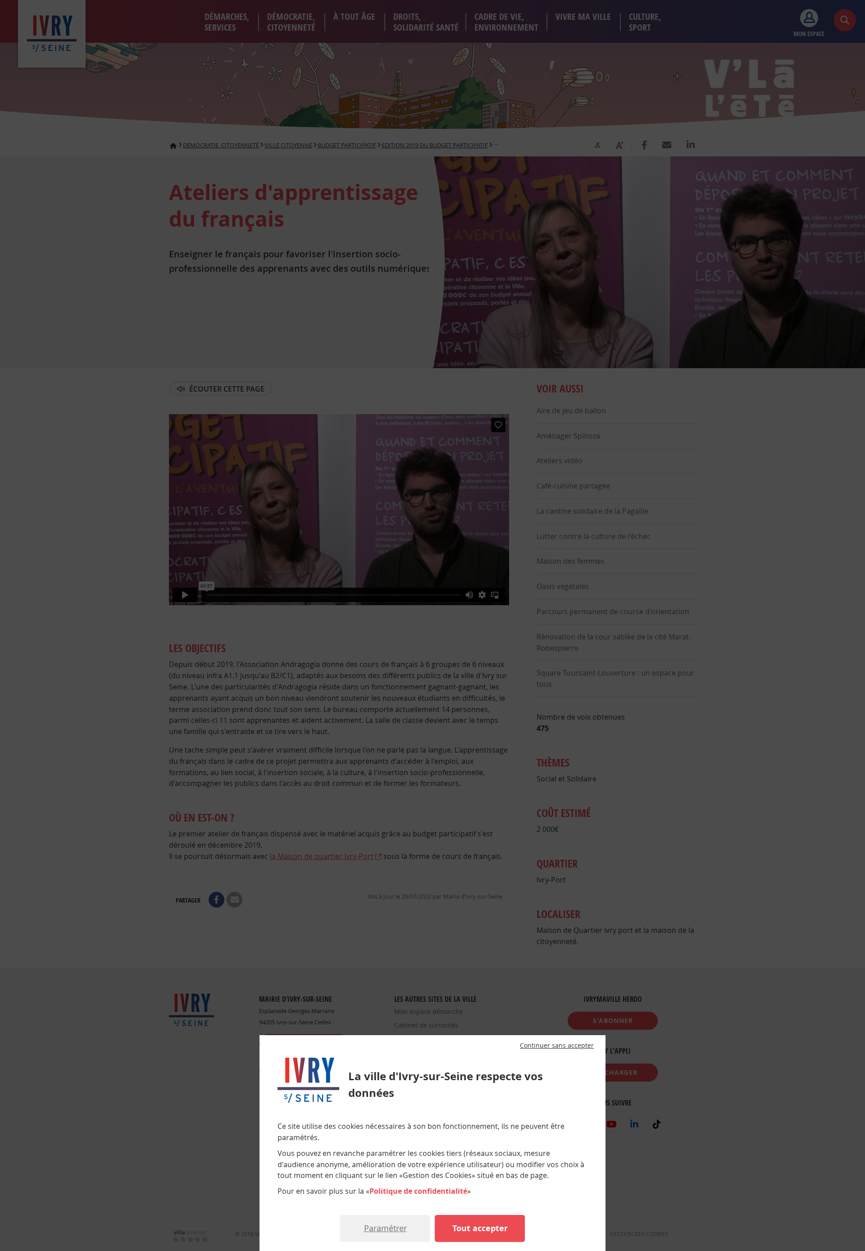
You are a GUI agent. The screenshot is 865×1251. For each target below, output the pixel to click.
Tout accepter (480, 1228)
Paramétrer (385, 1228)
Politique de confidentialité (418, 1191)
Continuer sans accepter (557, 1045)
